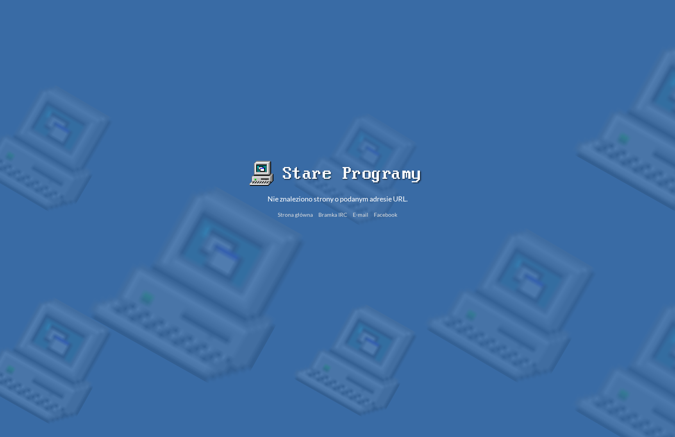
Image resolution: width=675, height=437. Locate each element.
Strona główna (295, 214)
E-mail (360, 214)
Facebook (385, 214)
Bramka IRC (332, 214)
